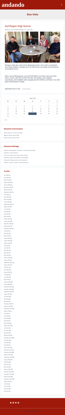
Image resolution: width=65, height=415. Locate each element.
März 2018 (6, 323)
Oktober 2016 (7, 335)
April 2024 (6, 214)
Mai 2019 (6, 299)
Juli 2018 (6, 313)
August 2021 (7, 265)
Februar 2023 (7, 238)
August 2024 (7, 206)
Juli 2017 (6, 328)
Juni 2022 (6, 248)
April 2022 (6, 253)
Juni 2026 (6, 175)
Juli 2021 (6, 267)
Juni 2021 (6, 269)
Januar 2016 (7, 347)
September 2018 (8, 308)
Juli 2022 (6, 245)
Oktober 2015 (7, 354)
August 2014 (7, 381)
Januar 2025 (7, 202)
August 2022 (7, 243)
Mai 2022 (6, 250)
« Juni (5, 120)
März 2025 (6, 199)
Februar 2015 (7, 369)
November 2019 (8, 289)
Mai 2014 (6, 388)
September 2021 (8, 262)
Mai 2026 (6, 177)
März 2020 (6, 279)
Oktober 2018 (7, 306)
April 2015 (6, 364)
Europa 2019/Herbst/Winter (17, 29)
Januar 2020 (7, 284)
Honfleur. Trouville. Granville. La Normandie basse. (16, 162)
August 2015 (7, 359)
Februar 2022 (7, 257)
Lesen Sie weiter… (26, 89)
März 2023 (6, 236)
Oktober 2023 (7, 226)
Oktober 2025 (7, 189)
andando (13, 4)
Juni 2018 (6, 316)
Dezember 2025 (8, 187)
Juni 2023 (6, 231)
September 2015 (8, 357)
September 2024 (8, 204)
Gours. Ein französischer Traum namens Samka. (16, 155)
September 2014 (8, 379)
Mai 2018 (6, 318)
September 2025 (8, 192)
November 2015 (8, 352)
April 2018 (6, 320)
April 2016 (6, 345)
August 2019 (7, 294)
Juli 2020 (6, 274)
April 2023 (6, 233)
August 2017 (7, 325)
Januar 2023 (7, 240)
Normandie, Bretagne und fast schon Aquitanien (15, 160)
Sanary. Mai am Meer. (14, 135)
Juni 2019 (6, 296)
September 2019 (8, 291)
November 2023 (8, 223)
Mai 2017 (6, 333)
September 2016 (8, 337)
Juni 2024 (6, 209)
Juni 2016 (6, 340)
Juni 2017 (6, 330)
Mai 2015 (6, 362)
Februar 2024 (7, 219)
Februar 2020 (7, 282)
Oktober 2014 (7, 376)
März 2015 (6, 367)
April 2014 (6, 391)
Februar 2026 (7, 182)
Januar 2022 (7, 260)
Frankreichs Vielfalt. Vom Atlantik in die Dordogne (16, 157)
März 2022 (6, 255)
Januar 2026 (7, 185)
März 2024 (6, 216)
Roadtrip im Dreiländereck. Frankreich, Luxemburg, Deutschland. (20, 150)
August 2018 (7, 311)
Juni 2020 (6, 277)
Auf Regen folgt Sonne (18, 26)
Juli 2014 (6, 384)
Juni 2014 (6, 386)
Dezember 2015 (8, 350)
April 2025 (6, 197)
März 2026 (6, 180)
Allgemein (7, 29)
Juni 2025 (6, 194)
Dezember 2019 (8, 286)
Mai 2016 (6, 342)
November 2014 (8, 374)
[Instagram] (13, 403)
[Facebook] (11, 403)
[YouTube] (16, 403)
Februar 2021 (7, 272)
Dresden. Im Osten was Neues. (15, 133)
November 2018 (8, 303)
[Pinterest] (18, 403)
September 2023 (8, 228)
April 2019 (6, 301)
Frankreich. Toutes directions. (11, 152)
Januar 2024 (7, 221)
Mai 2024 (6, 211)
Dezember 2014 (8, 371)
